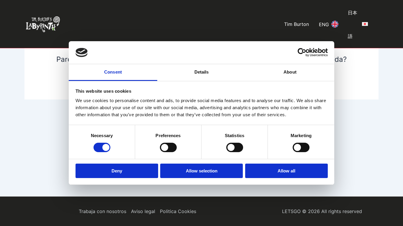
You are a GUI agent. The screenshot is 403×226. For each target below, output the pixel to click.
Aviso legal (143, 211)
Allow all (286, 170)
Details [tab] (201, 71)
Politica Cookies (178, 211)
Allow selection (201, 170)
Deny (117, 170)
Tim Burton (296, 24)
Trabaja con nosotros (102, 211)
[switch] (168, 147)
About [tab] (290, 71)
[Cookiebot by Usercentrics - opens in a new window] (302, 52)
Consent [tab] (113, 71)
